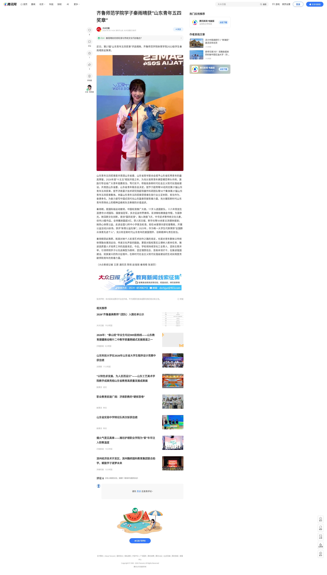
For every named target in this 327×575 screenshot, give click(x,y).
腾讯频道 (175, 556)
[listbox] (140, 388)
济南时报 (100, 469)
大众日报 (100, 325)
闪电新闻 (100, 346)
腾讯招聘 (151, 556)
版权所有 (143, 567)
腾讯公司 (137, 567)
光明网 (99, 367)
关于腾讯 (100, 556)
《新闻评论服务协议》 (131, 478)
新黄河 (99, 387)
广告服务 (143, 556)
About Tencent (110, 556)
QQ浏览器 (167, 556)
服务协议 (120, 556)
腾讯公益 (159, 556)
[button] (223, 22)
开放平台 (135, 556)
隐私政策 (128, 556)
